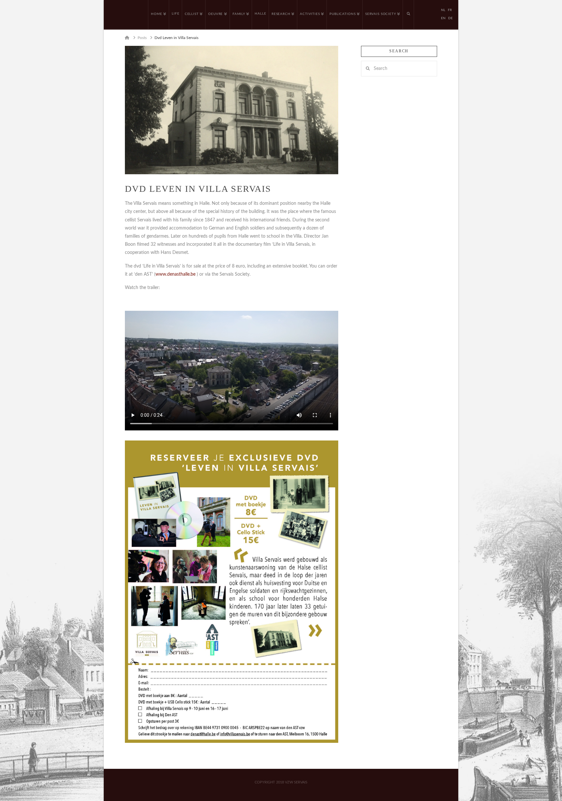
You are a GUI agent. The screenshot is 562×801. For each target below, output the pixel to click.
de (450, 18)
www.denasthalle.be (175, 274)
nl (443, 10)
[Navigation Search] (408, 14)
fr (450, 10)
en (443, 18)
